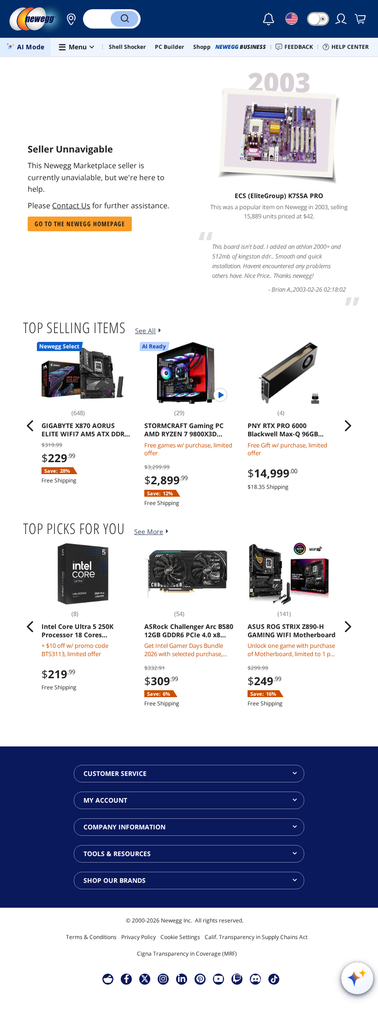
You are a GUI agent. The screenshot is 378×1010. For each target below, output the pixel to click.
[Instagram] (163, 979)
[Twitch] (237, 979)
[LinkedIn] (181, 979)
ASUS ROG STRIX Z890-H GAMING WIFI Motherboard (292, 630)
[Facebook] (126, 979)
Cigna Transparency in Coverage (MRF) (187, 953)
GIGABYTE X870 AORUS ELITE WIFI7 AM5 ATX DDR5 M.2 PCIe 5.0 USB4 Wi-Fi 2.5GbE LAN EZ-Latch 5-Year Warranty (85, 430)
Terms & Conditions (91, 937)
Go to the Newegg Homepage (80, 223)
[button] (69, 19)
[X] (145, 979)
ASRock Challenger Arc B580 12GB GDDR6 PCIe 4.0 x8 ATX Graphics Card (188, 630)
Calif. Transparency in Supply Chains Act (256, 937)
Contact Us (71, 205)
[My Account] (341, 19)
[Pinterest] (200, 979)
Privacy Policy (138, 937)
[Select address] (69, 19)
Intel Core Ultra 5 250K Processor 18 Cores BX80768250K (77, 630)
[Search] (124, 19)
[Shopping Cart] (361, 19)
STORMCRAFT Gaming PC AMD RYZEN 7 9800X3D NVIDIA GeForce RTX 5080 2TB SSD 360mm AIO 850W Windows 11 (186, 430)
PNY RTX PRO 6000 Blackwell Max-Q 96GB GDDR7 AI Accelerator (283, 430)
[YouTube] (218, 979)
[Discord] (255, 979)
